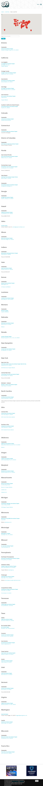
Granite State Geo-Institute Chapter (8, 349)
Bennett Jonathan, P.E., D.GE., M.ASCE (8, 704)
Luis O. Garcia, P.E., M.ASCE (6, 753)
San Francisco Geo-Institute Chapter (8, 96)
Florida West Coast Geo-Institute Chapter (9, 166)
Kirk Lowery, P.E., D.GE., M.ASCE (7, 299)
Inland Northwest (4, 714)
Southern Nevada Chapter (6, 336)
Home (2, 12)
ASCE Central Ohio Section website (8, 417)
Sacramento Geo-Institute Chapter (8, 80)
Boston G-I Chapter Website (6, 487)
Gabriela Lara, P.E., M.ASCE (6, 365)
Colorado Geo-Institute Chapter (7, 119)
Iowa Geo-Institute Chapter (6, 268)
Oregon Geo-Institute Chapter (7, 458)
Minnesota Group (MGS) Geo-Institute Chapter (10, 518)
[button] (18, 20)
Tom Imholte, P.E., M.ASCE (6, 593)
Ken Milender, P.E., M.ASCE (6, 350)
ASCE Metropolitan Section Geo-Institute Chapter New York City (13, 364)
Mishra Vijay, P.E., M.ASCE (6, 178)
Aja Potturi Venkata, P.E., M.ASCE (7, 620)
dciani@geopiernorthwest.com (18, 227)
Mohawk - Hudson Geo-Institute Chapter (9, 384)
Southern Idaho (4, 225)
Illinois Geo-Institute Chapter (7, 238)
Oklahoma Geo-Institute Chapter (7, 443)
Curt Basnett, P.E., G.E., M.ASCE (7, 168)
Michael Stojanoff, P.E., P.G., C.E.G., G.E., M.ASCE (10, 337)
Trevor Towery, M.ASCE (5, 504)
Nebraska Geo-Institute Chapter (7, 323)
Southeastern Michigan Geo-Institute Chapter (10, 503)
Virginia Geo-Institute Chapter (7, 703)
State (2, 36)
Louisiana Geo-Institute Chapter (7, 298)
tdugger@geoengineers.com (21, 715)
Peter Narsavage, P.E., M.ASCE (7, 414)
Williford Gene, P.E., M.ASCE (6, 157)
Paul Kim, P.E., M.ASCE (5, 107)
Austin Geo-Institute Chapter (7, 660)
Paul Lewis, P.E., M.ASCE (5, 590)
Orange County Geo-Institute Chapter (8, 72)
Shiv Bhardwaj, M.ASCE (5, 484)
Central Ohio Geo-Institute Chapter (8, 413)
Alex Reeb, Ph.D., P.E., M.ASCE (7, 534)
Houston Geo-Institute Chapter (7, 634)
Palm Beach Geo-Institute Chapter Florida (9, 177)
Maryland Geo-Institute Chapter (7, 471)
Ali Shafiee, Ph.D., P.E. (5, 65)
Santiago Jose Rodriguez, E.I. (6, 186)
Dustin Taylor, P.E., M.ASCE (6, 723)
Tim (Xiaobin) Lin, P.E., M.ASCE (7, 213)
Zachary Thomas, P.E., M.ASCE (7, 269)
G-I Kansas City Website (5, 286)
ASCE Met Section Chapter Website (8, 367)
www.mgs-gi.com (8, 522)
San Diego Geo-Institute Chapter (7, 88)
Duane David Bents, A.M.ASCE (7, 398)
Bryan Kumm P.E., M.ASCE (6, 324)
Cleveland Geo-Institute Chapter (7, 426)
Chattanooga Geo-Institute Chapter (8, 604)
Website (2, 326)
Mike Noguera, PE (4, 284)
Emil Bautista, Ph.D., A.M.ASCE (7, 738)
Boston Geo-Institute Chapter (7, 483)
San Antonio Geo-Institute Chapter (8, 642)
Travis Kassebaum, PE (5, 547)
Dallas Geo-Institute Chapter (6, 619)
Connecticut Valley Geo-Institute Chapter (9, 131)
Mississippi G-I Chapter (5, 533)
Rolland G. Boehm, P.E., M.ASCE (7, 654)
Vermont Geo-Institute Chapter (7, 688)
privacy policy (22, 781)
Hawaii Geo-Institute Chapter (7, 212)
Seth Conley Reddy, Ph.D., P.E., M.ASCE (8, 459)
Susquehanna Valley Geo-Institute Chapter (9, 589)
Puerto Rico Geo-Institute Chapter (8, 752)
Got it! (37, 780)
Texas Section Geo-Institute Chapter (8, 653)
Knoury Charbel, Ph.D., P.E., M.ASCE (8, 472)
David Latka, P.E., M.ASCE (6, 254)
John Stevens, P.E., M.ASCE (6, 689)
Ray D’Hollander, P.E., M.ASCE (7, 375)
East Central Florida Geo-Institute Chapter (9, 156)
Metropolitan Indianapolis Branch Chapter (9, 253)
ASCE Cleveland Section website (7, 429)
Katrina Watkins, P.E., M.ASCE (7, 81)
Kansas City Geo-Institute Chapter (8, 283)
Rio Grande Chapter (5, 627)
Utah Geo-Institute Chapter (6, 673)
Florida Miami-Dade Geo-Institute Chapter (9, 184)
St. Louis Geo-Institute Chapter (7, 546)
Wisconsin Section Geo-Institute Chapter (9, 737)
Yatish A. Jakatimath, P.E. (6, 644)
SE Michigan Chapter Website (7, 507)
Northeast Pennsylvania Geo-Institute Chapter (10, 558)
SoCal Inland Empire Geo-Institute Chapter (9, 106)
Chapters (7, 12)
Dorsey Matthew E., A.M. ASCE (7, 605)
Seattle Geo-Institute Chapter (7, 722)
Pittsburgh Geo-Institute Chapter (7, 576)
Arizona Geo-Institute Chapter (7, 48)
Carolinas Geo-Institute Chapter (7, 397)
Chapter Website (4, 66)
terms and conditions (15, 781)
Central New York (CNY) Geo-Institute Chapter (10, 374)
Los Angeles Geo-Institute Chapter (8, 63)
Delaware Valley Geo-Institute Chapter (8, 566)
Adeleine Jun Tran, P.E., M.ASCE (7, 74)
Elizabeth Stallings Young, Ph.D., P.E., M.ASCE (10, 50)
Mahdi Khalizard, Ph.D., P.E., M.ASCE (8, 89)
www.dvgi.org (11, 570)
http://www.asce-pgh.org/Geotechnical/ (12, 580)
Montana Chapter (4, 310)
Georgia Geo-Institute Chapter (7, 197)
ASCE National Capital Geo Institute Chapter (10, 144)
